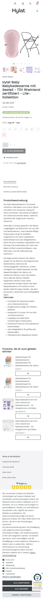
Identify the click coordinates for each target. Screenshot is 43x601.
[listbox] (8, 362)
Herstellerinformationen (15, 192)
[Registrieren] (23, 3)
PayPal (9, 571)
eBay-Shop (6, 472)
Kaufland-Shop (9, 478)
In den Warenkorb (15, 151)
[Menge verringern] (14, 145)
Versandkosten (21, 163)
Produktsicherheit (11, 462)
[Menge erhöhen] (11, 145)
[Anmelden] (15, 3)
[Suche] (30, 3)
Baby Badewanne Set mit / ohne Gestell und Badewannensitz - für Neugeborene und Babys (26, 404)
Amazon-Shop (8, 467)
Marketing (10, 565)
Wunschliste (12, 158)
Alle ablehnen (21, 589)
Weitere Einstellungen (11, 577)
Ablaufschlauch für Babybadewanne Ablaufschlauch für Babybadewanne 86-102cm (26, 361)
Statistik (9, 563)
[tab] (10, 181)
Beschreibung (10, 182)
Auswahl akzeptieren (21, 595)
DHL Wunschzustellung (15, 568)
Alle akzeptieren (21, 583)
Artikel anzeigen (28, 373)
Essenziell (10, 560)
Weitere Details (11, 187)
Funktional (10, 574)
